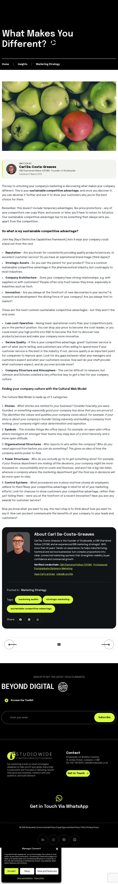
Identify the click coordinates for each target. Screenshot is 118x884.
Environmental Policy (46, 827)
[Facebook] (64, 840)
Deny (27, 871)
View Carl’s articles (44, 574)
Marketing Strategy (33, 590)
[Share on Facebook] (20, 620)
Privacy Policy (39, 878)
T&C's (83, 827)
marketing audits (28, 599)
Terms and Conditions (25, 878)
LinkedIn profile (65, 574)
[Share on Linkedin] (29, 620)
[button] (57, 848)
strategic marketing (58, 599)
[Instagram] (53, 840)
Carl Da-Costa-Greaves (37, 167)
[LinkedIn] (43, 840)
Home (5, 64)
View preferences (47, 871)
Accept (11, 871)
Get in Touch (76, 773)
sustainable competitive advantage (31, 609)
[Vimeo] (75, 840)
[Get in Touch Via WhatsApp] (59, 798)
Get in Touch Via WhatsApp (59, 806)
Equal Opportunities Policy (68, 827)
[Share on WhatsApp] (38, 620)
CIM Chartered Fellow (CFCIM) (76, 565)
